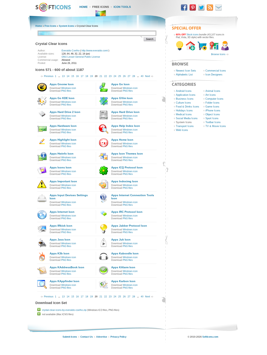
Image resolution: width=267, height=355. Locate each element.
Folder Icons (212, 102)
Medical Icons (184, 114)
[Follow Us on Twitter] (201, 10)
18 (86, 76)
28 (133, 76)
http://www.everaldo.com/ (95, 50)
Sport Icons (212, 118)
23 (110, 76)
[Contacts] (218, 10)
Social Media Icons (187, 118)
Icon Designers (213, 74)
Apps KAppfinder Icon (64, 281)
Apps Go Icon (120, 84)
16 (77, 76)
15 (72, 76)
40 (142, 76)
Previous (48, 76)
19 (91, 76)
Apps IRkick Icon (61, 225)
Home (83, 6)
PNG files (66, 90)
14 (68, 76)
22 (105, 76)
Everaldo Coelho (71, 50)
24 (115, 76)
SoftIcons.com (210, 336)
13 (63, 76)
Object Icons (212, 114)
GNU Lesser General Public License (81, 56)
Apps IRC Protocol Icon (126, 211)
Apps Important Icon (63, 181)
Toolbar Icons (213, 122)
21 (100, 76)
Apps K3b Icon (59, 253)
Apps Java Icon (60, 239)
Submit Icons (70, 336)
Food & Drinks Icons (187, 106)
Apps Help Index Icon (125, 125)
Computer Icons (214, 98)
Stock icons (192, 34)
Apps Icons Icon (61, 167)
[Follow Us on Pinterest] (193, 10)
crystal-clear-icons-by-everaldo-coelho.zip (64, 310)
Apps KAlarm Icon (123, 267)
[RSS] (210, 10)
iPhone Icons (212, 110)
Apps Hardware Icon (63, 125)
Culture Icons (183, 102)
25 (119, 76)
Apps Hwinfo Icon (61, 153)
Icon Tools (122, 6)
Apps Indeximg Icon (124, 181)
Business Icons (185, 98)
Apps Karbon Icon (123, 281)
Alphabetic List (184, 74)
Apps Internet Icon (62, 211)
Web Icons (182, 130)
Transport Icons (185, 126)
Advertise (101, 336)
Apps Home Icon (122, 139)
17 (82, 76)
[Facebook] (184, 10)
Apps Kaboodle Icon (125, 253)
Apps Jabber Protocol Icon (129, 225)
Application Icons (185, 94)
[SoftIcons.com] (53, 10)
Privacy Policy (118, 336)
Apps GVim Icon (122, 98)
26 (124, 76)
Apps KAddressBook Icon (67, 267)
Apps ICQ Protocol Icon (127, 167)
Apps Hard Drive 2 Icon (65, 112)
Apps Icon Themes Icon (127, 153)
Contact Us (86, 336)
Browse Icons (218, 54)
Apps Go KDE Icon (62, 98)
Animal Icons (212, 90)
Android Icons (184, 90)
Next (147, 76)
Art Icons (210, 94)
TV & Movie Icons (215, 126)
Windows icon (68, 88)
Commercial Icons (215, 70)
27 (129, 76)
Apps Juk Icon (121, 239)
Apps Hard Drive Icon (125, 112)
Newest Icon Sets (186, 70)
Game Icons (212, 106)
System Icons (66, 26)
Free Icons (100, 6)
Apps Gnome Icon (62, 84)
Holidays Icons (184, 110)
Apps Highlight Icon (63, 139)
